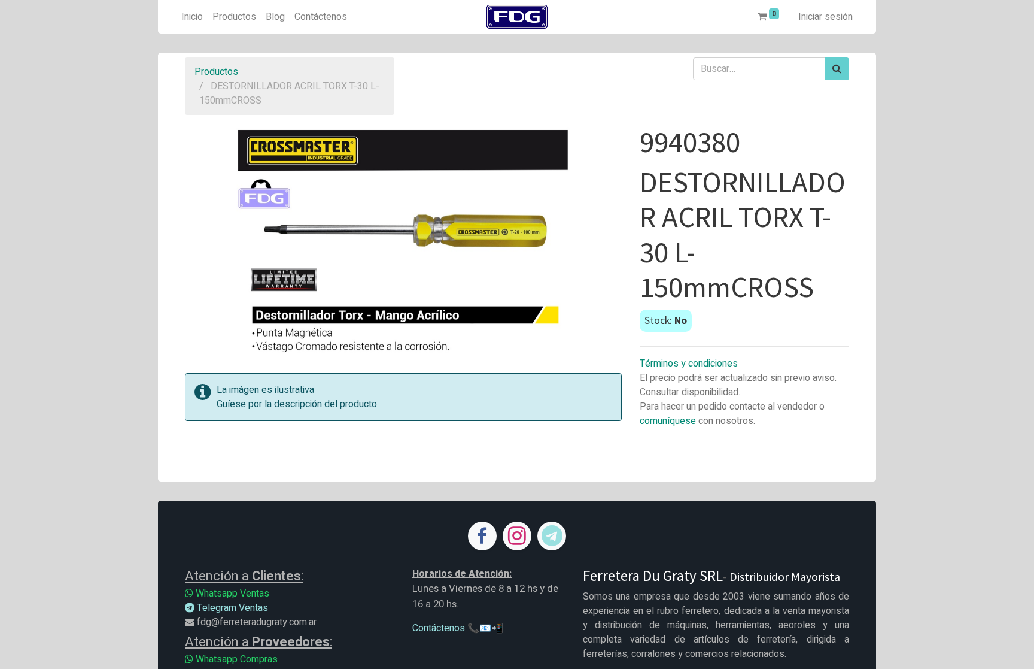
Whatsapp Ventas (231, 593)
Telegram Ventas (231, 608)
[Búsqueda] (837, 68)
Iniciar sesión (825, 17)
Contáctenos (438, 628)
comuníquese (668, 421)
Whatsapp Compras (235, 659)
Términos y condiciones (689, 363)
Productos (216, 72)
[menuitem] (192, 17)
